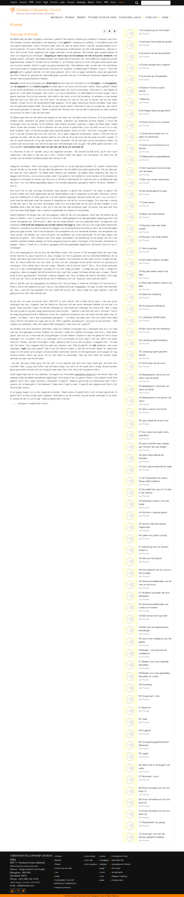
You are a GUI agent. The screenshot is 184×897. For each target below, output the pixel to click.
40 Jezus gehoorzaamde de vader (155, 466)
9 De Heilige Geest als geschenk (154, 110)
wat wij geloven (91, 864)
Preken (81, 17)
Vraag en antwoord (62, 887)
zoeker (103, 856)
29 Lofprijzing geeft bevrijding (153, 340)
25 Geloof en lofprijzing (150, 294)
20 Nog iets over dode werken (153, 236)
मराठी (106, 2)
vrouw (102, 872)
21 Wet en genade (148, 248)
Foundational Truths (120, 856)
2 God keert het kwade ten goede (155, 41)
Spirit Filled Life (117, 860)
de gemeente (117, 872)
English (14, 2)
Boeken (70, 17)
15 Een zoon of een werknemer (154, 179)
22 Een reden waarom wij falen (154, 259)
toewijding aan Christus (121, 864)
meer (121, 2)
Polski (98, 2)
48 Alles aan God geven (150, 558)
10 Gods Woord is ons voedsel (154, 122)
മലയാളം (81, 2)
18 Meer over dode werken (152, 213)
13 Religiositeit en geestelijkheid (154, 156)
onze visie (89, 860)
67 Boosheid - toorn (149, 776)
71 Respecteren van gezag (152, 822)
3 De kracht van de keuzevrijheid (154, 53)
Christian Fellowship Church (38, 9)
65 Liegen (143, 753)
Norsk (38, 2)
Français (70, 2)
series (57, 876)
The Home (116, 868)
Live (56, 872)
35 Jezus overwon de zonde (152, 409)
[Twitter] (23, 890)
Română (54, 2)
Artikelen (56, 17)
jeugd (102, 868)
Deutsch (23, 2)
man (102, 876)
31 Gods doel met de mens (152, 363)
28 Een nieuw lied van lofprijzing (154, 328)
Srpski (113, 2)
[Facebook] (18, 890)
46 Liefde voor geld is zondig (153, 535)
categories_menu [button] (130, 17)
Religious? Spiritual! (119, 876)
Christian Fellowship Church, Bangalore (35, 14)
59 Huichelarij (145, 684)
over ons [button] (151, 17)
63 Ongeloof (145, 730)
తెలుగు (91, 2)
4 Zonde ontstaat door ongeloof (154, 64)
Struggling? (104, 860)
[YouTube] (13, 890)
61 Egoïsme (144, 707)
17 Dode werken (147, 202)
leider (102, 880)
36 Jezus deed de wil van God (153, 420)
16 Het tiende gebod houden (153, 190)
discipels (103, 864)
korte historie (90, 856)
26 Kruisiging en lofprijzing (151, 305)
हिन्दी (31, 2)
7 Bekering (144, 99)
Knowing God (117, 880)
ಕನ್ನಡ (46, 2)
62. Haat (143, 718)
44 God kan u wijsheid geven (153, 512)
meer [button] (165, 17)
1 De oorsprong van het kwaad (154, 30)
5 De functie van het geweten (153, 76)
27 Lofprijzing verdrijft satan (152, 317)
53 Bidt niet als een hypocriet (153, 615)
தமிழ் (62, 2)
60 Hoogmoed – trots (149, 696)
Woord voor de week (102, 17)
